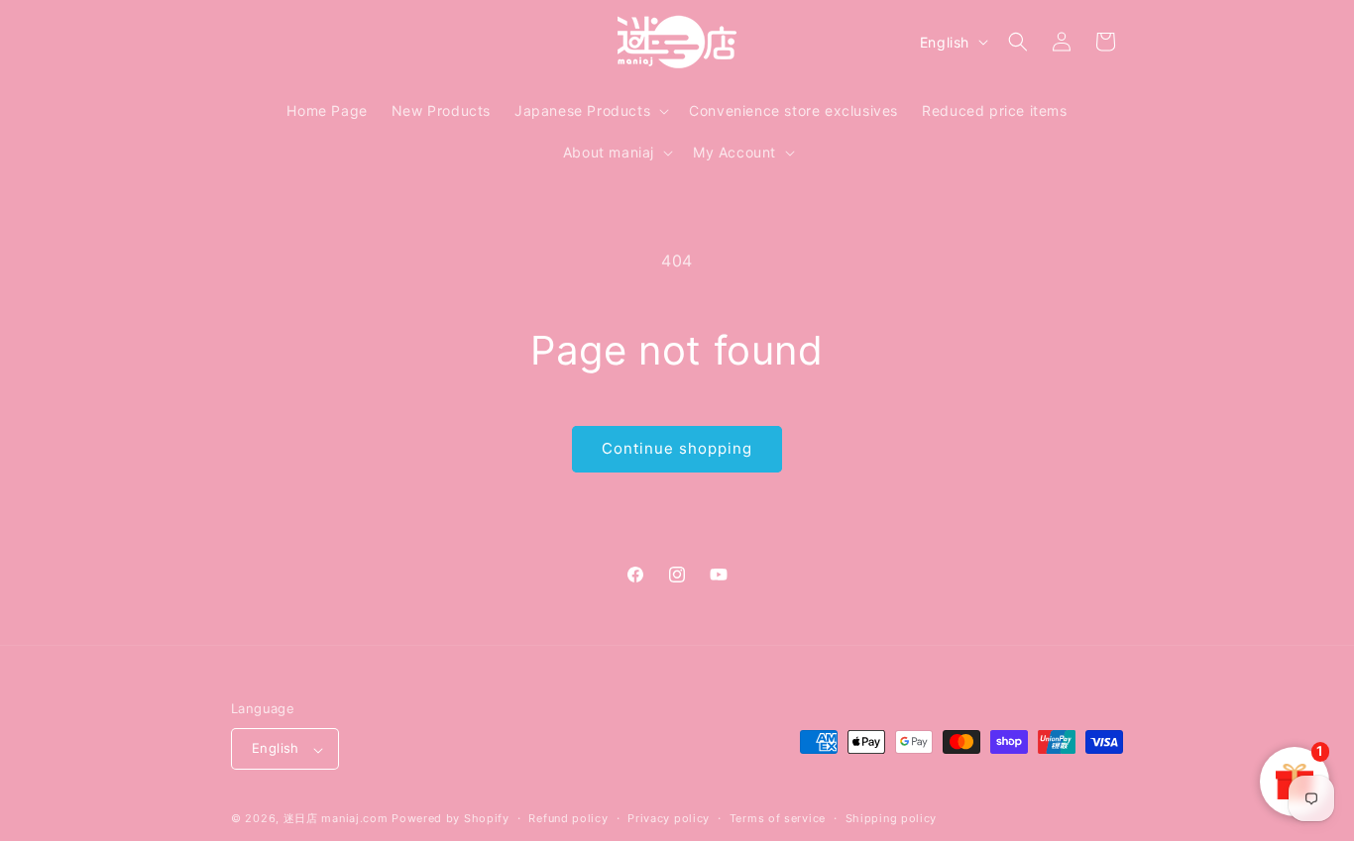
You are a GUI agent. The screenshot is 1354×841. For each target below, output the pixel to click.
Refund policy (568, 818)
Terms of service (778, 818)
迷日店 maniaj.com (336, 819)
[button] (590, 111)
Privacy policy (668, 818)
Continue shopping (677, 448)
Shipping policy (892, 818)
